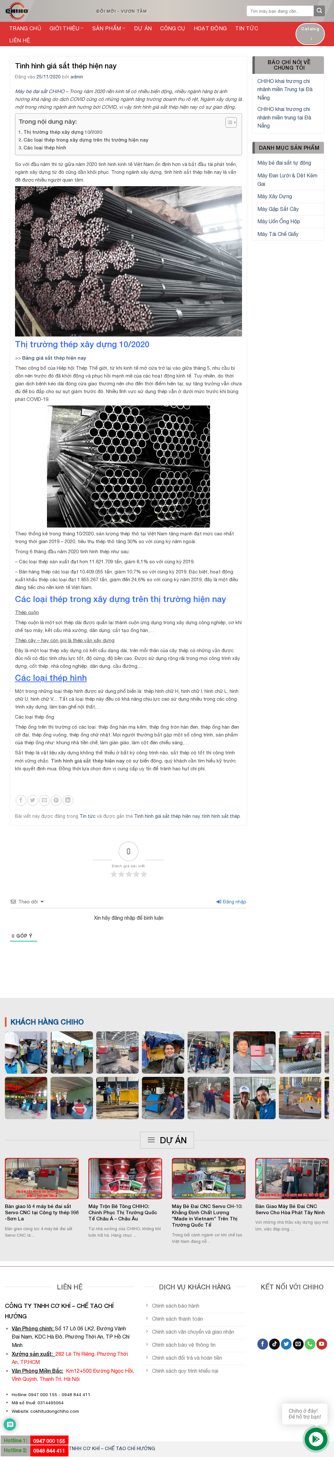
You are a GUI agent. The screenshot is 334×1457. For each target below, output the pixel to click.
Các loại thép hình (44, 147)
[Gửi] (319, 11)
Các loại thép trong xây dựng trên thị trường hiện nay (85, 140)
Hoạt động (210, 28)
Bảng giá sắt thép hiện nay (54, 358)
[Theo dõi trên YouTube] (321, 1344)
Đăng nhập (234, 901)
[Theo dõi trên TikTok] (274, 1344)
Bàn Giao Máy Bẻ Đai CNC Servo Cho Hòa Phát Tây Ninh (290, 1209)
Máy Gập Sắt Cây (278, 209)
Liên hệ (19, 40)
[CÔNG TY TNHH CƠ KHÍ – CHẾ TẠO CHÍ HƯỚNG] (44, 11)
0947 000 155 (49, 1441)
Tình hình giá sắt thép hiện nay (167, 816)
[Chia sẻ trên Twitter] (32, 800)
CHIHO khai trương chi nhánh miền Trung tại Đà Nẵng (284, 89)
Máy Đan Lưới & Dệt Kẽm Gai (287, 179)
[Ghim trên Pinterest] (56, 800)
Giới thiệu (64, 28)
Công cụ (172, 28)
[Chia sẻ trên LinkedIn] (68, 800)
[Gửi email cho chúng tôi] (298, 1344)
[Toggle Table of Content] (227, 122)
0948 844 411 (49, 1451)
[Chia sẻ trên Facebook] (21, 800)
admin (76, 76)
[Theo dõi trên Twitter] (286, 1344)
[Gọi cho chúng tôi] (310, 1344)
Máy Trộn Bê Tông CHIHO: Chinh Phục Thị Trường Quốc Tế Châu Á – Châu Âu (122, 1212)
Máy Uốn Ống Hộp (278, 221)
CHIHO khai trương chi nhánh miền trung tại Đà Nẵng (284, 117)
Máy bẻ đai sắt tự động (284, 163)
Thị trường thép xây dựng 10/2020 (62, 132)
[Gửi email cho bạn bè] (44, 800)
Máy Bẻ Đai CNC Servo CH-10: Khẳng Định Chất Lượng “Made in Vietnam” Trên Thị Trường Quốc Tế (207, 1215)
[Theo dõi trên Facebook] (262, 1344)
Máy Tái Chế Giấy (277, 234)
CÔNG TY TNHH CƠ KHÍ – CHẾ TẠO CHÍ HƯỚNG (100, 1448)
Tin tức (246, 28)
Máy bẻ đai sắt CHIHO (39, 91)
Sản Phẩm (106, 28)
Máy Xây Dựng (274, 196)
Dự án (143, 28)
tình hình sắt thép (221, 816)
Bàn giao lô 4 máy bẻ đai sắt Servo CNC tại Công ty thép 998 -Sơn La (42, 1212)
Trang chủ (25, 28)
